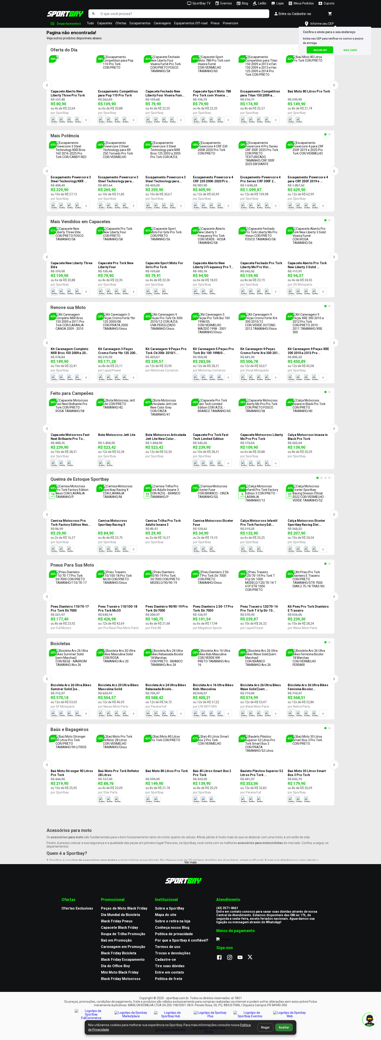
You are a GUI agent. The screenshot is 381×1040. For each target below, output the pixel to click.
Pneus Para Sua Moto (72, 565)
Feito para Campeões (71, 393)
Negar (265, 1027)
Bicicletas (60, 643)
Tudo (90, 23)
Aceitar (284, 1027)
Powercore (230, 23)
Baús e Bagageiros (69, 729)
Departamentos (69, 23)
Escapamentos (140, 23)
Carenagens (162, 23)
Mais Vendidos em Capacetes (80, 221)
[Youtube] (242, 957)
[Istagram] (232, 957)
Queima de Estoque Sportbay (79, 479)
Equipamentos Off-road (190, 23)
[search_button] (93, 13)
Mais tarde (350, 50)
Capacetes (104, 23)
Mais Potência (64, 135)
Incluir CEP (320, 50)
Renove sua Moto (68, 307)
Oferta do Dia (63, 50)
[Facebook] (221, 957)
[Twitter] (252, 957)
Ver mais (190, 862)
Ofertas (121, 23)
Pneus (215, 23)
